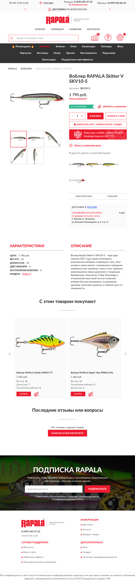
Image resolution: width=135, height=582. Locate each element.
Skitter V (26, 274)
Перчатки (25, 53)
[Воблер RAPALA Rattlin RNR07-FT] (40, 344)
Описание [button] (112, 196)
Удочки (70, 53)
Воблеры (45, 46)
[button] (78, 4)
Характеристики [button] (83, 196)
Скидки (87, 552)
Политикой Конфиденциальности (83, 496)
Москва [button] (92, 207)
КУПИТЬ (24, 394)
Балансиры (88, 46)
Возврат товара (91, 534)
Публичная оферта (33, 557)
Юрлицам (57, 29)
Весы (120, 46)
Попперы (106, 46)
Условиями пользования (64, 499)
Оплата (87, 529)
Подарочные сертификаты (77, 59)
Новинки (75, 29)
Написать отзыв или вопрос (67, 433)
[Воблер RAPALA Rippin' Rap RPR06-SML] (94, 344)
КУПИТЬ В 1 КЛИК (116, 116)
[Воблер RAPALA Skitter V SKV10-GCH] (93, 165)
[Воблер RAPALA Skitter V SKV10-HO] (110, 165)
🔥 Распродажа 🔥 (23, 46)
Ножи (57, 53)
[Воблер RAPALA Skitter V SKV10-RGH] (77, 181)
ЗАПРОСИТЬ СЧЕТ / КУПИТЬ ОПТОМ (99, 124)
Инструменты (88, 53)
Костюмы (42, 53)
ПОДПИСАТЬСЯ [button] (97, 489)
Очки (73, 46)
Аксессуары (49, 59)
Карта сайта (29, 552)
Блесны (60, 46)
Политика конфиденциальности (100, 557)
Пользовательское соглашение (39, 562)
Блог (85, 547)
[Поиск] (11, 38)
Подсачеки (108, 53)
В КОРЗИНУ (95, 116)
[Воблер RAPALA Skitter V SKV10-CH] (77, 165)
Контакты (93, 29)
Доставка (88, 525)
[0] (120, 37)
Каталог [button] (40, 29)
